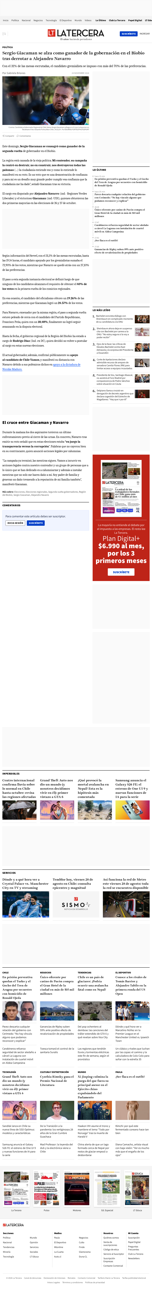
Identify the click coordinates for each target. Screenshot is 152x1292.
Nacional (26, 20)
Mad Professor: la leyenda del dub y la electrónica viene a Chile (56, 1148)
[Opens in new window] (77, 1206)
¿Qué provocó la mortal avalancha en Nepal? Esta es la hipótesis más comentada (93, 789)
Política (15, 20)
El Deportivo (66, 20)
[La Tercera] (16, 1206)
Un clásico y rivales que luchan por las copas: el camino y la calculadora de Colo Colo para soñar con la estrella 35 (132, 1054)
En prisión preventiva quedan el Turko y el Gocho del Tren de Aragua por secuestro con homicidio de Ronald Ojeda (122, 182)
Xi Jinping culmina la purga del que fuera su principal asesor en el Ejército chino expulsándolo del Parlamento (93, 1087)
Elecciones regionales (36, 491)
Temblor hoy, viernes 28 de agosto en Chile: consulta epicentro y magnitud (73, 884)
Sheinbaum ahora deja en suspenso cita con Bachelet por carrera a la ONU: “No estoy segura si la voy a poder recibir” (114, 333)
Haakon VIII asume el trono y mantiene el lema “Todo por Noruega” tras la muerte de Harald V (94, 1131)
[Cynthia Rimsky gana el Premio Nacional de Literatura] (57, 1110)
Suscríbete (37, 523)
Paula (118, 1072)
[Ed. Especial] (107, 1206)
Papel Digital (135, 20)
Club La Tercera (117, 20)
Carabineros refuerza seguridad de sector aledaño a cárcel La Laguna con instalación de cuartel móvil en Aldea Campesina (122, 228)
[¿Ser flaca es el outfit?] (132, 1110)
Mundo (78, 20)
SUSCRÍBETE (121, 572)
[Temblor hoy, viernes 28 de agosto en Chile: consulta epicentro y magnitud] (76, 904)
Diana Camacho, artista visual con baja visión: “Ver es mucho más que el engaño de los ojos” (132, 1150)
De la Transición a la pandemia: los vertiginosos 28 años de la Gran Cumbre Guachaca (56, 1131)
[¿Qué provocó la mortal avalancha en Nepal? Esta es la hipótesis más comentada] (95, 809)
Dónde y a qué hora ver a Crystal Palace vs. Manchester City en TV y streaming (25, 884)
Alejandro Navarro (40, 494)
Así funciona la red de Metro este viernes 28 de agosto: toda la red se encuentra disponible (126, 884)
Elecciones (19, 491)
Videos (88, 20)
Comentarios (25, 136)
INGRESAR (145, 33)
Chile (5, 972)
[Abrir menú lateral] (5, 33)
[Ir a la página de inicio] (76, 33)
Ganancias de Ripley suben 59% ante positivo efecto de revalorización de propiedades (119, 251)
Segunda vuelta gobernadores (63, 491)
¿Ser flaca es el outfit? (106, 241)
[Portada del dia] (121, 515)
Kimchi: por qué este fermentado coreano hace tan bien (132, 1129)
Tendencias (84, 972)
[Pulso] (46, 1206)
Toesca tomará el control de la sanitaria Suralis (57, 1050)
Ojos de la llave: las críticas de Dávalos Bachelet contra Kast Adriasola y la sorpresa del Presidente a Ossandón (115, 348)
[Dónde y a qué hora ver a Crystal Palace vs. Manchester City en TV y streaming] (25, 904)
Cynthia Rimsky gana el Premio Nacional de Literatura (57, 1081)
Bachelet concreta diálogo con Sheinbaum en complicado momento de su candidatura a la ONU (114, 318)
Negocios (38, 20)
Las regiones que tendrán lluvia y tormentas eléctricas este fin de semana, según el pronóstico (93, 1054)
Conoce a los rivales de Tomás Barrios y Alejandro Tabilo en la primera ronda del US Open (131, 985)
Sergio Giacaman (22, 494)
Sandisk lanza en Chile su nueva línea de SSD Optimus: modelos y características (18, 1129)
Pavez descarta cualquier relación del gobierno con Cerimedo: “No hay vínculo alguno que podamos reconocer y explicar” (120, 197)
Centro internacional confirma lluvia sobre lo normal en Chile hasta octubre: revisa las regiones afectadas (19, 789)
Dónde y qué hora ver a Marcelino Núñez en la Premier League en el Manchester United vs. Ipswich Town (132, 1033)
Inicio (5, 20)
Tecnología (51, 20)
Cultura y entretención (54, 1072)
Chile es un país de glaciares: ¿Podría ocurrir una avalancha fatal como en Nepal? (93, 983)
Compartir (9, 136)
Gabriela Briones (16, 73)
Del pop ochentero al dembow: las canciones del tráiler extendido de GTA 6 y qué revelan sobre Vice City (93, 1032)
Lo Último (101, 20)
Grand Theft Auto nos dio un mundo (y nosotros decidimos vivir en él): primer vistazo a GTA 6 (56, 789)
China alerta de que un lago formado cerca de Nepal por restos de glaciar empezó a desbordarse (93, 1150)
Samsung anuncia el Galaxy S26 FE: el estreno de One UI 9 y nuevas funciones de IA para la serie (131, 789)
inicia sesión (15, 523)
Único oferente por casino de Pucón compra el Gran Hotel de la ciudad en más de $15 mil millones (120, 213)
